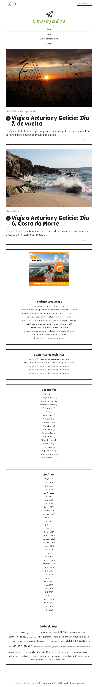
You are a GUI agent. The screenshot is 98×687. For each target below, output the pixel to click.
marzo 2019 (49, 553)
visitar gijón (81, 656)
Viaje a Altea (47, 419)
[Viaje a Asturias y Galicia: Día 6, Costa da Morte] (49, 178)
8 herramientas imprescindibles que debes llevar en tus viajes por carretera (49, 320)
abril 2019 (49, 549)
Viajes (69, 34)
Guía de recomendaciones (49, 39)
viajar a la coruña (45, 646)
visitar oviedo (46, 659)
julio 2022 (49, 496)
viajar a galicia (22, 646)
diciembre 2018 (49, 560)
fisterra (54, 632)
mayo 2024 (49, 479)
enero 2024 (49, 482)
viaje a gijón (54, 652)
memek (31, 359)
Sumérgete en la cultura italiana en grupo (49, 306)
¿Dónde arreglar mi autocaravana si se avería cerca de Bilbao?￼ (49, 324)
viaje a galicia (41, 651)
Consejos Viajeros (47, 397)
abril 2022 (49, 503)
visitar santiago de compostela (58, 659)
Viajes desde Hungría (48, 454)
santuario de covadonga (22, 641)
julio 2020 (49, 521)
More (7, 140)
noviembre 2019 (49, 539)
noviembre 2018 (49, 564)
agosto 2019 (49, 546)
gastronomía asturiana (76, 632)
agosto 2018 (49, 567)
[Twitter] (9, 4)
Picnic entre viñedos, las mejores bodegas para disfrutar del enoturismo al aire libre (49, 310)
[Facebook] (14, 4)
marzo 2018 (49, 578)
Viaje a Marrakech (47, 440)
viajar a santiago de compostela (72, 646)
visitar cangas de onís (33, 656)
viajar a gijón (36, 646)
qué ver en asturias (50, 636)
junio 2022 (49, 500)
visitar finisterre (54, 656)
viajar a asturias (35, 641)
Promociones (47, 408)
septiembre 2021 (49, 514)
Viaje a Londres (47, 433)
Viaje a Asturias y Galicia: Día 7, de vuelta (50, 121)
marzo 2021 (49, 518)
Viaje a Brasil (47, 426)
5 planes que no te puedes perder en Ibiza (49, 338)
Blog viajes (47, 394)
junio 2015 (49, 592)
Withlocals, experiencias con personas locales (53, 359)
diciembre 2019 (49, 535)
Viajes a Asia (47, 447)
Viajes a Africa (48, 443)
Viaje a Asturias (47, 422)
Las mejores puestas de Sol (47, 401)
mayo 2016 (49, 585)
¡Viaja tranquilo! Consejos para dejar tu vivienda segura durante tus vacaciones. (49, 313)
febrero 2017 (49, 581)
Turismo (48, 412)
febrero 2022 (49, 507)
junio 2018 (49, 571)
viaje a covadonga (13, 652)
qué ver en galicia (82, 636)
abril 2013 (49, 610)
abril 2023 (49, 489)
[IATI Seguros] (49, 269)
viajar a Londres (56, 646)
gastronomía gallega (17, 636)
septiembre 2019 (49, 542)
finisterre (45, 632)
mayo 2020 (49, 528)
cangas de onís (29, 633)
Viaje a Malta (47, 436)
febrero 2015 (49, 599)
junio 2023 (49, 486)
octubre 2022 (49, 493)
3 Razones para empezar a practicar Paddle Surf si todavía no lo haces (49, 331)
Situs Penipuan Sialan (31, 362)
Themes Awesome (30, 683)
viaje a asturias (85, 646)
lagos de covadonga (31, 637)
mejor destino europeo (48, 405)
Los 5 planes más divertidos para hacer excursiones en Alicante (49, 317)
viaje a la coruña (62, 652)
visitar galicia (73, 656)
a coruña (15, 633)
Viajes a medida (47, 451)
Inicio (49, 29)
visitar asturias (21, 656)
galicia (62, 632)
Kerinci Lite (17, 683)
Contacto (49, 44)
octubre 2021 (49, 510)
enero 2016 (49, 588)
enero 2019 (49, 557)
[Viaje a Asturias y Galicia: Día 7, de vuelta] (49, 78)
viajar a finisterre (75, 641)
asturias (21, 632)
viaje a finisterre (24, 652)
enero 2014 (49, 606)
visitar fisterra (63, 656)
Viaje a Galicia (12, 111)
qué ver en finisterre (67, 636)
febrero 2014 (49, 603)
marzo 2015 (49, 595)
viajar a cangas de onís (48, 641)
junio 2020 (49, 525)
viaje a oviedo (80, 652)
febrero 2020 (49, 532)
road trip (11, 641)
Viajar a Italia (47, 415)
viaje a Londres (71, 652)
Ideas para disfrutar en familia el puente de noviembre (49, 327)
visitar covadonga (44, 656)
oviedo (40, 636)
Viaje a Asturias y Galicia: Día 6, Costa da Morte (50, 221)
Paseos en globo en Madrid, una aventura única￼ (49, 334)
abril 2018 (49, 574)
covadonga (37, 633)
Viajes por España (28, 111)
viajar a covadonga (60, 641)
